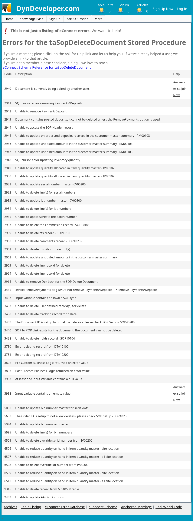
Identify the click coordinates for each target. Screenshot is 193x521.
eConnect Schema (103, 507)
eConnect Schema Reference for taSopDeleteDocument (47, 67)
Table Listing (31, 507)
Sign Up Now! (163, 8)
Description (23, 74)
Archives (10, 507)
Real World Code (168, 507)
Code (8, 74)
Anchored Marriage (136, 507)
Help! (177, 74)
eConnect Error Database (65, 507)
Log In (182, 8)
